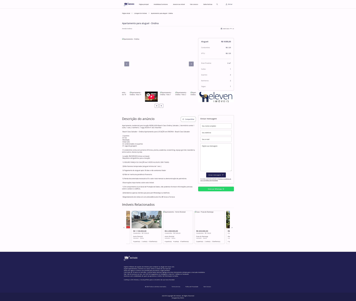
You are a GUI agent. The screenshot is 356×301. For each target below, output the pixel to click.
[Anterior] (123, 227)
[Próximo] (126, 64)
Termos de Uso (176, 286)
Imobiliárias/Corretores (161, 4)
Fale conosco (194, 4)
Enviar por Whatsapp (215, 189)
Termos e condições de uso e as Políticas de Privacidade (215, 179)
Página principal (144, 4)
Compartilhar (189, 119)
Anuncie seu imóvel (179, 4)
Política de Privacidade (191, 286)
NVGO (182, 298)
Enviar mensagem (215, 175)
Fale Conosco (207, 286)
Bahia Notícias (207, 4)
